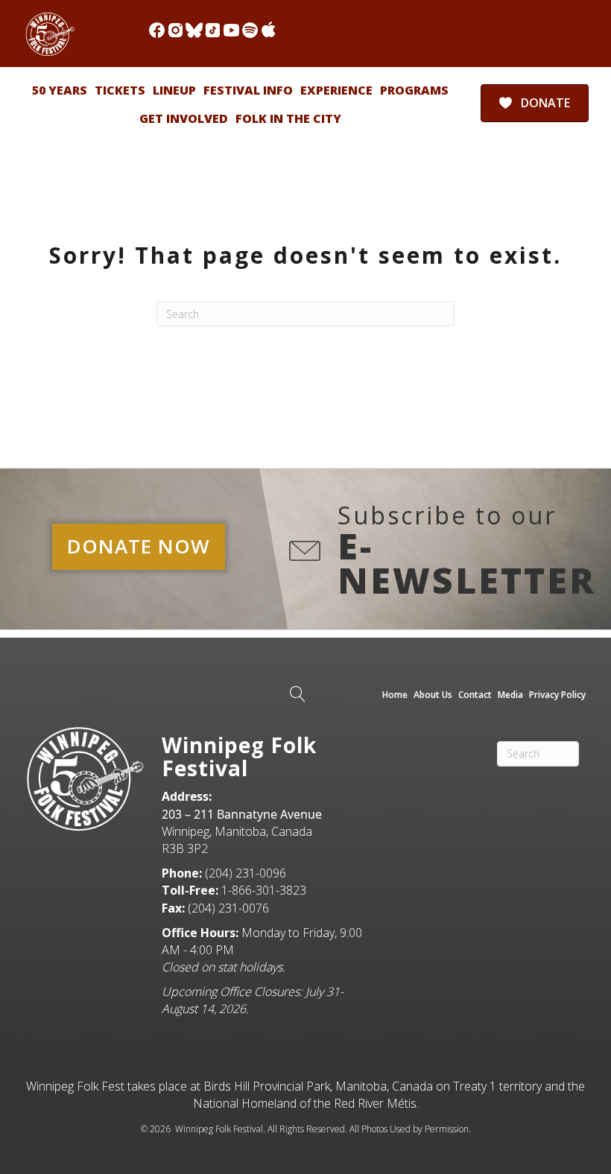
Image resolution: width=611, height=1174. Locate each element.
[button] (138, 547)
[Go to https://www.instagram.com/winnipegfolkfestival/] (175, 30)
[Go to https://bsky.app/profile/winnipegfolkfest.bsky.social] (194, 30)
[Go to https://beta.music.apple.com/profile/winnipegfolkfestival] (268, 30)
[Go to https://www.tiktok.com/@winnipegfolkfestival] (212, 30)
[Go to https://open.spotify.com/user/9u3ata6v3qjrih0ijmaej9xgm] (250, 30)
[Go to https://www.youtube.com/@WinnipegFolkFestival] (231, 30)
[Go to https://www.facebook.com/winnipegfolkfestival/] (157, 30)
